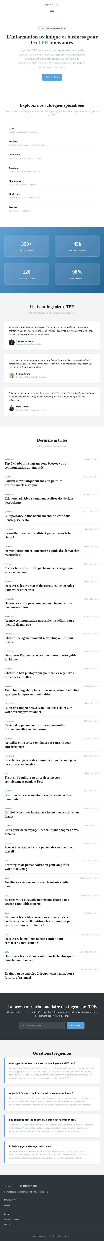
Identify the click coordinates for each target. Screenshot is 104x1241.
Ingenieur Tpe (28, 1185)
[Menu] (52, 11)
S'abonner (76, 1025)
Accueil (7, 1205)
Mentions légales (11, 1219)
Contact (7, 1224)
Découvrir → (52, 77)
